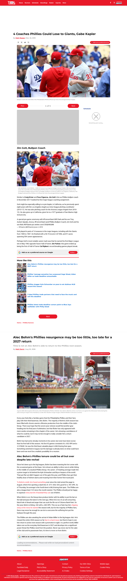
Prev (22, 106)
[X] (114, 2)
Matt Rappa (20, 38)
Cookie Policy (105, 567)
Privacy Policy (67, 567)
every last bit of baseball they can (38, 493)
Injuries (58, 3)
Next (73, 106)
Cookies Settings (86, 571)
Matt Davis (20, 349)
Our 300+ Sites (85, 564)
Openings (40, 564)
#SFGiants (28, 225)
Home (19, 323)
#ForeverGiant (48, 219)
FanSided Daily (22, 567)
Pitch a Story (41, 567)
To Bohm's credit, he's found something (31, 482)
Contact (65, 564)
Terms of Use (85, 567)
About (19, 564)
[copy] (28, 42)
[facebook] (110, 2)
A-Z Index (65, 571)
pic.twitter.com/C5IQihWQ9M (43, 225)
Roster (51, 3)
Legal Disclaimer (23, 571)
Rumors (27, 3)
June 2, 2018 (38, 227)
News (21, 3)
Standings (43, 3)
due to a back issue (52, 520)
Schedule (35, 3)
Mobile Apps (104, 564)
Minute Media (15, 576)
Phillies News (27, 551)
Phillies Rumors (28, 323)
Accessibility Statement (46, 571)
